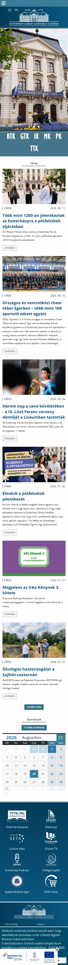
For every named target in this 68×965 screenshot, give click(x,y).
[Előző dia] (5, 80)
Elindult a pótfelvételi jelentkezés (23, 496)
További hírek (34, 707)
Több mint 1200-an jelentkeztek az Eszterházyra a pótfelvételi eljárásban (33, 221)
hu (10, 10)
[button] (7, 749)
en (16, 10)
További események (34, 727)
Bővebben (10, 248)
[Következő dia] (63, 80)
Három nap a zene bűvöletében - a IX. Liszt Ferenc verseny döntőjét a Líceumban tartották (33, 411)
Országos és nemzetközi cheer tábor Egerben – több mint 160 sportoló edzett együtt (32, 308)
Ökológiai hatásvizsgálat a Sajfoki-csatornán (28, 671)
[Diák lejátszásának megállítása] (64, 33)
